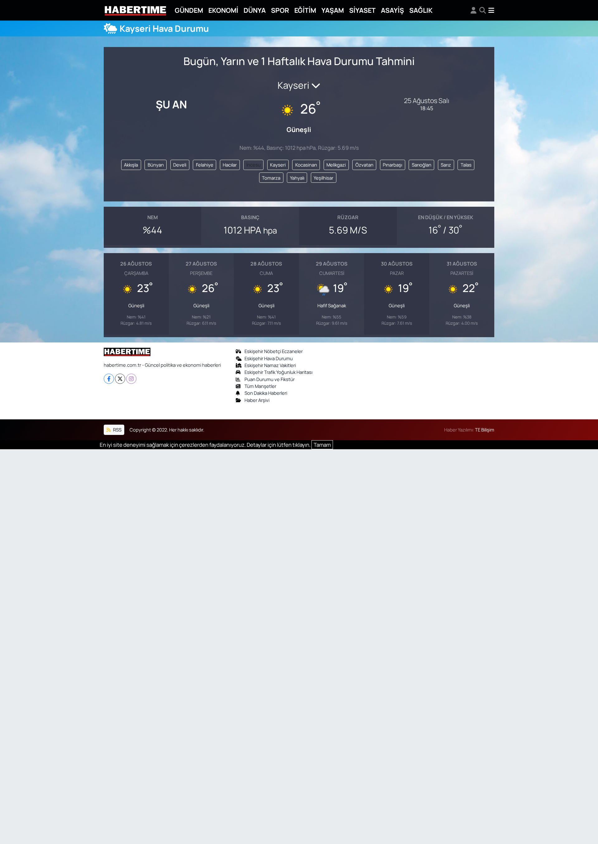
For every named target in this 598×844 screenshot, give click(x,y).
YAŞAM (332, 10)
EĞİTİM (305, 10)
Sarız (446, 165)
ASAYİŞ (392, 10)
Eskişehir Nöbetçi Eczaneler (273, 351)
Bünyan (156, 165)
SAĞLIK (421, 10)
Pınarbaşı (392, 165)
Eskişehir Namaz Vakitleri (270, 365)
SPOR (280, 10)
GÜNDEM (189, 10)
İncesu (253, 165)
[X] (120, 379)
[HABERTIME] (135, 10)
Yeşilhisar (323, 178)
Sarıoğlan (421, 165)
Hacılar (230, 165)
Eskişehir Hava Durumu (268, 358)
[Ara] (482, 10)
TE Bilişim (484, 430)
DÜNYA (255, 10)
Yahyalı (297, 178)
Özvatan (364, 165)
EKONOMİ (223, 10)
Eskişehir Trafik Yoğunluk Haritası (278, 372)
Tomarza (271, 178)
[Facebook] (109, 379)
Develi (179, 165)
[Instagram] (131, 379)
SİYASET (362, 10)
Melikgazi (336, 165)
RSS (116, 430)
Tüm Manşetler (260, 386)
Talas (466, 165)
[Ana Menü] (491, 10)
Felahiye (204, 165)
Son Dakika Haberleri (265, 393)
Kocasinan (306, 165)
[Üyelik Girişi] (474, 10)
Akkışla (131, 165)
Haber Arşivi (256, 400)
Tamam (322, 444)
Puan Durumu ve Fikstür (269, 379)
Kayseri (278, 165)
